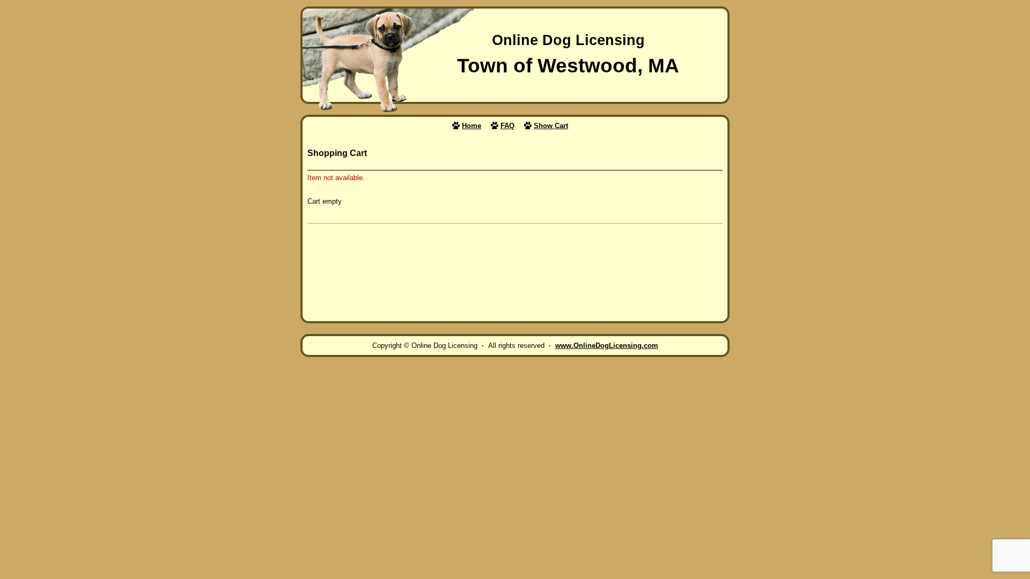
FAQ (507, 126)
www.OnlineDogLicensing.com (606, 346)
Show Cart (551, 126)
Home (471, 126)
